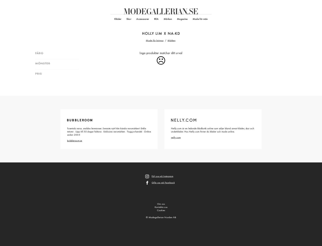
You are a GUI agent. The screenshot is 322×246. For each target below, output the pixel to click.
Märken (168, 19)
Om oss (161, 204)
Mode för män (200, 19)
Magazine (182, 19)
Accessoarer (142, 19)
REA (156, 19)
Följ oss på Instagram (162, 176)
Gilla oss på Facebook (163, 183)
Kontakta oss (161, 207)
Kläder (117, 19)
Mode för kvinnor (155, 40)
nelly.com (176, 137)
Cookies (161, 210)
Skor (128, 19)
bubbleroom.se (74, 141)
